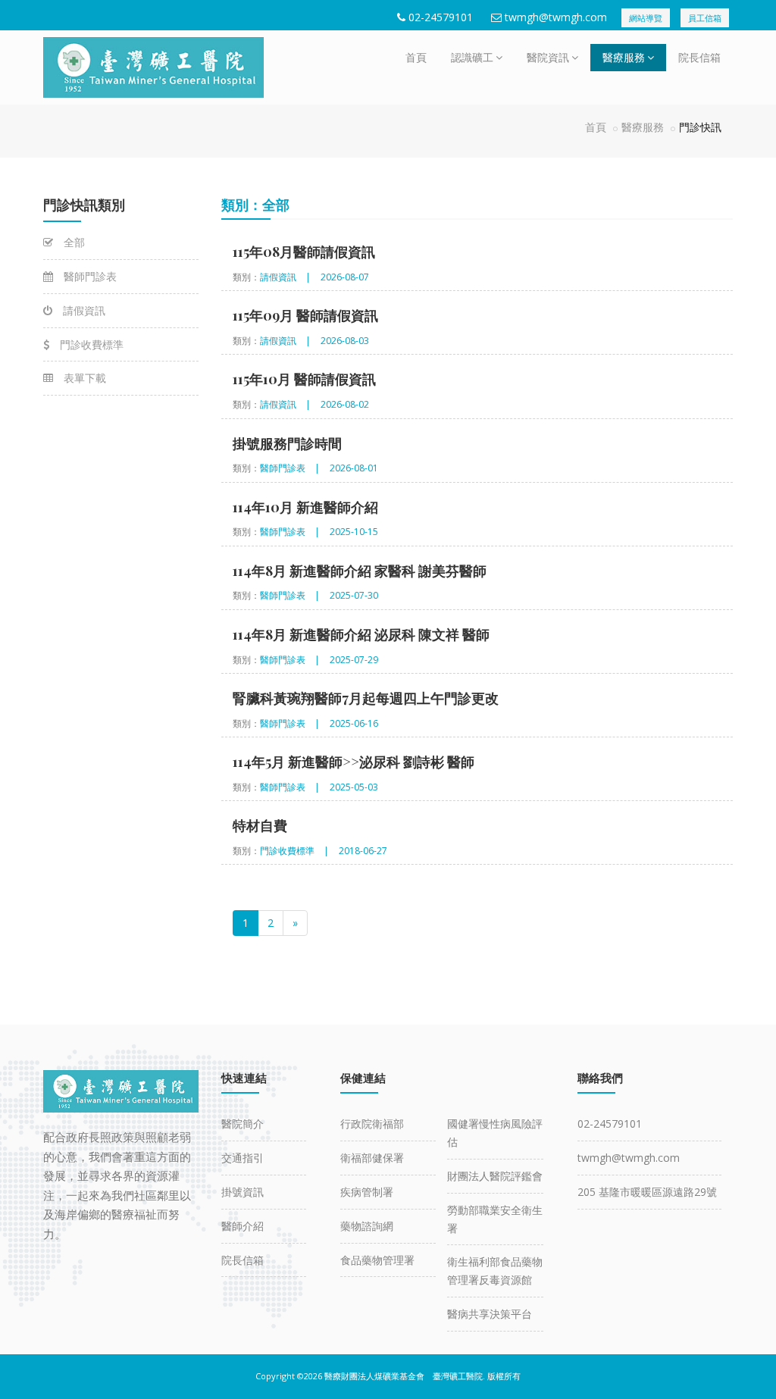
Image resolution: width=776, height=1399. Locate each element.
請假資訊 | (285, 277)
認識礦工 (472, 57)
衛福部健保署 (372, 1157)
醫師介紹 (242, 1226)
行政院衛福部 (372, 1123)
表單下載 (83, 378)
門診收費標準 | (294, 850)
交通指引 (242, 1157)
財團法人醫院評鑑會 (495, 1176)
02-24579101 (440, 17)
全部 (73, 242)
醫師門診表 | (290, 468)
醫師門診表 (89, 276)
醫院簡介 (242, 1123)
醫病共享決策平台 (489, 1314)
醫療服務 (623, 57)
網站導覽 (645, 17)
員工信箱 (704, 17)
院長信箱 (699, 57)
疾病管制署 (366, 1192)
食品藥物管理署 (377, 1260)
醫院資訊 (548, 57)
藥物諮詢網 (366, 1226)
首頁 (416, 57)
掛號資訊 (242, 1192)
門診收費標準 (90, 344)
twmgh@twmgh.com (556, 17)
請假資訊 (82, 310)
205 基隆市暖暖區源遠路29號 (647, 1192)
